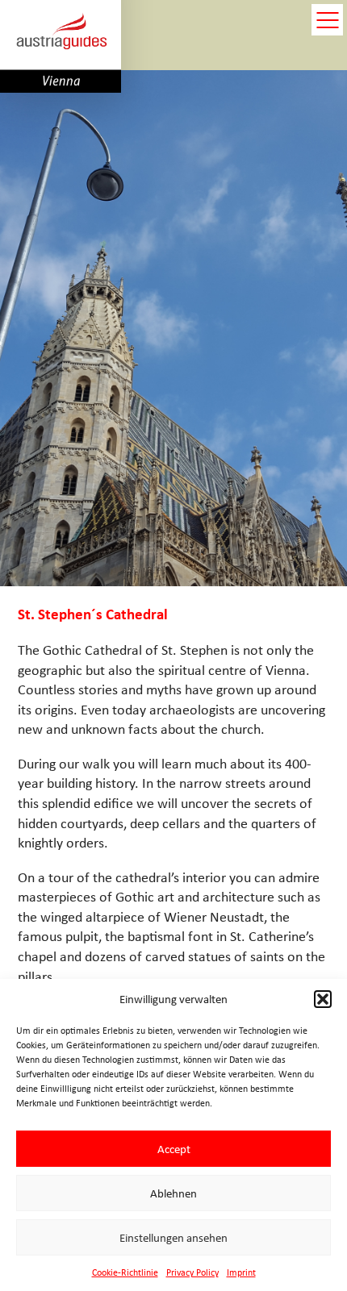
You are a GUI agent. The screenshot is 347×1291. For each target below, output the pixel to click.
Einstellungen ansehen (173, 1238)
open (327, 19)
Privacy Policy (192, 1272)
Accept (173, 1149)
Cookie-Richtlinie (125, 1272)
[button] (323, 999)
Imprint (241, 1272)
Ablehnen (173, 1193)
